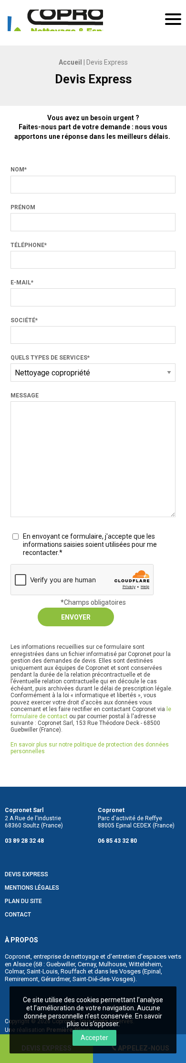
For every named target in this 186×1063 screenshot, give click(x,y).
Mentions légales (32, 888)
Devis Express (26, 874)
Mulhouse (112, 964)
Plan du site (23, 901)
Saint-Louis (42, 971)
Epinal (152, 971)
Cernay (87, 964)
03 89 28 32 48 (24, 840)
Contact (18, 915)
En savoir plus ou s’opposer (115, 1020)
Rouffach (73, 971)
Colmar (14, 971)
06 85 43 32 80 (117, 840)
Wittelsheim (145, 964)
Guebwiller (60, 964)
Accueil (70, 62)
